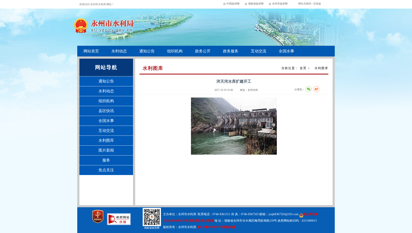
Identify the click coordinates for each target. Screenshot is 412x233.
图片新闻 (106, 150)
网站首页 (91, 51)
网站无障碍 (304, 3)
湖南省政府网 (256, 3)
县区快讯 (106, 111)
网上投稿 (207, 220)
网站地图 (230, 227)
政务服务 (230, 51)
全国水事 (286, 51)
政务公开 (203, 51)
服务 (106, 160)
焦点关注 (106, 170)
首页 (303, 68)
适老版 (317, 3)
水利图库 (106, 140)
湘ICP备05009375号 (210, 227)
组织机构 (175, 51)
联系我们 (195, 220)
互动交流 (258, 51)
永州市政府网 (280, 3)
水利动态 (119, 51)
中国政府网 (233, 3)
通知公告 (147, 51)
